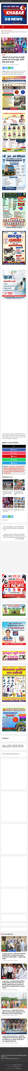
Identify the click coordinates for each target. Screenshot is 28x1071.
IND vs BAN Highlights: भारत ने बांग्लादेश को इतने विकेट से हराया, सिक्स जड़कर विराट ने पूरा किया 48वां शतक (14, 528)
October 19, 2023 (6, 64)
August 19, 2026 (6, 1015)
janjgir (6, 519)
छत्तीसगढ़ (3, 54)
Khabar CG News (14, 64)
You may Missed (7, 934)
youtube (15, 456)
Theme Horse (16, 1066)
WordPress (18, 1068)
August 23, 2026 (6, 960)
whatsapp (15, 459)
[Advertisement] (14, 318)
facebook (15, 449)
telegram (15, 463)
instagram (15, 453)
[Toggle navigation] (3, 27)
